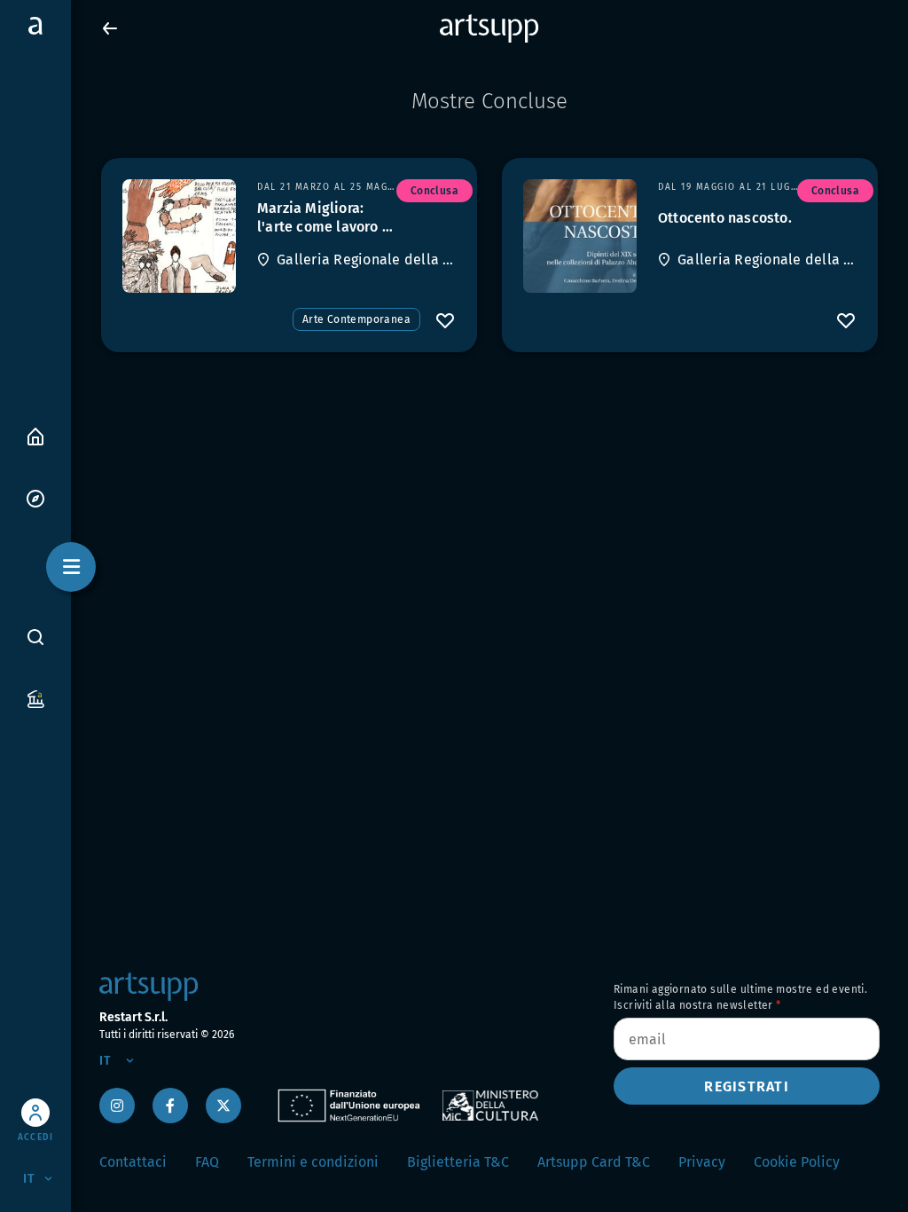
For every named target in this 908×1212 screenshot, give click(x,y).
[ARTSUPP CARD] (35, 697)
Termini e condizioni (313, 1161)
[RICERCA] (35, 636)
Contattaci (133, 1161)
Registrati (746, 1086)
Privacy (701, 1161)
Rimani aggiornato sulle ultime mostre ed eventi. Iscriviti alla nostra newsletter (740, 997)
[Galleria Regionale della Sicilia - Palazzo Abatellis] (179, 236)
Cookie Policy (797, 1161)
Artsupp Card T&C (593, 1161)
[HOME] (35, 435)
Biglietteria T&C (458, 1161)
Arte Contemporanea (356, 319)
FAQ (207, 1161)
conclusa (434, 191)
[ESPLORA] (35, 497)
